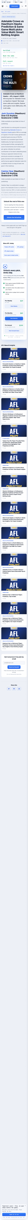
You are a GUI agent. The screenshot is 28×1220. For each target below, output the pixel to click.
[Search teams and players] (6, 6)
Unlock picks (14, 6)
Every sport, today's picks (11, 255)
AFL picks (7, 11)
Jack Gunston (8, 113)
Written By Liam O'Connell (9, 38)
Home (2, 11)
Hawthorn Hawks (6, 132)
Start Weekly (14, 306)
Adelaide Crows (15, 130)
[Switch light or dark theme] (22, 6)
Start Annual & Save (14, 330)
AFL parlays (20, 247)
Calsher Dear (7, 171)
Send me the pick (14, 667)
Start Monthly (14, 318)
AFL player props (9, 251)
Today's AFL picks (9, 247)
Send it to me (14, 1214)
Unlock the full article (14, 217)
